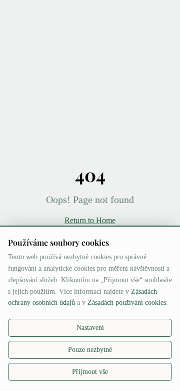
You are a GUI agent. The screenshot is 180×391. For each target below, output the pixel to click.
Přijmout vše (90, 371)
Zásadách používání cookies (127, 302)
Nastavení (90, 327)
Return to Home (90, 220)
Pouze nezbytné (90, 349)
